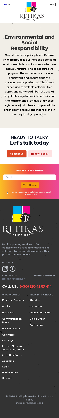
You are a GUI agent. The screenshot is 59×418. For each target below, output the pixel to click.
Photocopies (10, 372)
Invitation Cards (12, 355)
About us (35, 300)
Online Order (37, 319)
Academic (8, 361)
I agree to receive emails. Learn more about (31, 193)
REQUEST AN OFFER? (45, 275)
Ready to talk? (40, 154)
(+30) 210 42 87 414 (36, 286)
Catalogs (7, 340)
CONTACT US (9, 275)
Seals (5, 367)
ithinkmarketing (34, 403)
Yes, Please (30, 185)
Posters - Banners (13, 300)
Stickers (7, 378)
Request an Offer (40, 313)
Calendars (8, 335)
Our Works (36, 306)
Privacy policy (31, 194)
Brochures (8, 313)
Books (6, 306)
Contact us (16, 154)
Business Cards (11, 328)
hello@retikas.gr (13, 279)
